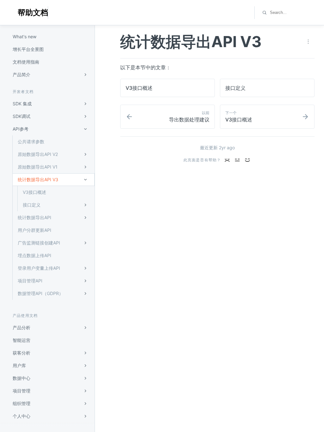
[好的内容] (237, 160)
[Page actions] (308, 41)
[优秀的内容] (247, 160)
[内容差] (227, 160)
